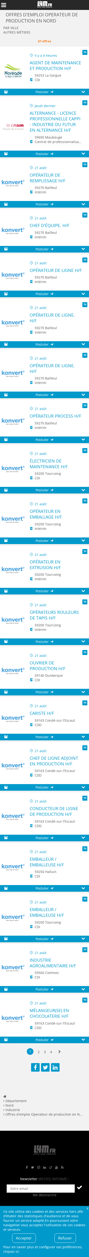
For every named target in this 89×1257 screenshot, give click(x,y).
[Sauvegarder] (5, 92)
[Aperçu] (83, 92)
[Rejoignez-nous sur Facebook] (27, 1167)
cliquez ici (11, 1251)
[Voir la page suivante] (59, 1051)
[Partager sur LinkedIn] (55, 1067)
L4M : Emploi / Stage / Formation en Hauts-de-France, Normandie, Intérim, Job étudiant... (44, 5)
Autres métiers (16, 32)
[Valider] (79, 1187)
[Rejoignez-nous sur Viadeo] (50, 1167)
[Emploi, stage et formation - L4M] (4, 1096)
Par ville (11, 28)
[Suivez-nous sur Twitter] (33, 1167)
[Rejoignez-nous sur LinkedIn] (44, 1167)
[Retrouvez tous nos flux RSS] (62, 1167)
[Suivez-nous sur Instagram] (39, 1167)
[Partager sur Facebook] (35, 1067)
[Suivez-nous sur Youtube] (56, 1167)
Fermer (87, 1208)
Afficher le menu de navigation (3, 5)
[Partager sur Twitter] (45, 1067)
